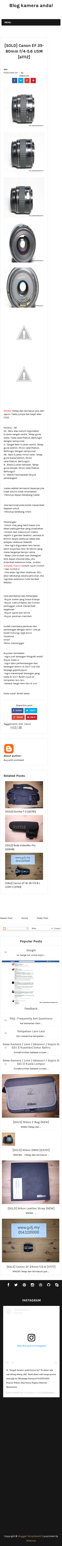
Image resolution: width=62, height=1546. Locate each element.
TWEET (32, 710)
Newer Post (6, 918)
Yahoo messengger (14, 643)
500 (6, 69)
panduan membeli (22, 616)
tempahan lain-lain (14, 680)
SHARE (18, 710)
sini (35, 683)
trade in (15, 660)
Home (24, 918)
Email (7, 639)
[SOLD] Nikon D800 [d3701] (31, 1150)
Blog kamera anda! (31, 5)
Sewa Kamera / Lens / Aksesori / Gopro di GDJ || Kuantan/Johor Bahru (31, 1046)
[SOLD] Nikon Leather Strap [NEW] (31, 1208)
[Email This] (11, 727)
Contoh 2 (14, 569)
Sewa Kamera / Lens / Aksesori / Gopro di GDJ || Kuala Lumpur (31, 1062)
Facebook (9, 636)
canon (27, 724)
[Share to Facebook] (20, 727)
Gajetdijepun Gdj (32, 1392)
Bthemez (31, 1540)
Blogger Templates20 (30, 1536)
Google (31, 950)
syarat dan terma (21, 612)
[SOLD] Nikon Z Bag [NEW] (31, 1122)
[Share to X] (17, 727)
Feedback (31, 1008)
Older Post (42, 918)
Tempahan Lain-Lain (31, 1031)
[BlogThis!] (14, 727)
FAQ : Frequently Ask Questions (31, 1018)
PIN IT (32, 717)
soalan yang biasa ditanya (26, 599)
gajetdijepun (20, 670)
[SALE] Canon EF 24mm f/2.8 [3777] (31, 1266)
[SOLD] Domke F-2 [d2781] (20, 811)
